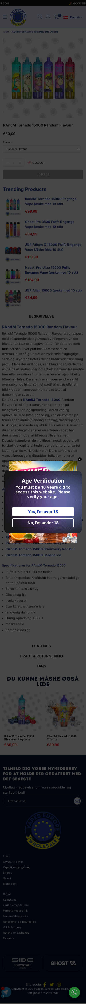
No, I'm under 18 (43, 522)
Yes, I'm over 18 (43, 511)
